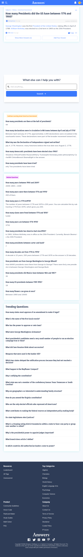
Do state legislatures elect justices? (20, 417)
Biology (44, 478)
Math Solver (7, 522)
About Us (45, 506)
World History (47, 482)
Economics (46, 498)
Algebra (45, 470)
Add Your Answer (60, 38)
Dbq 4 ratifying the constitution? (19, 376)
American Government (25, 10)
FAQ (4, 526)
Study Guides (8, 518)
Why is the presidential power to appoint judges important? (30, 433)
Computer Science (48, 494)
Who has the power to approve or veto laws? (24, 325)
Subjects (8, 10)
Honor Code (7, 510)
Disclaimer (45, 522)
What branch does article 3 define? (19, 439)
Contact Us (46, 510)
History (14, 10)
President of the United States (45, 26)
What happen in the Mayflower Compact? (22, 369)
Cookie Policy (47, 526)
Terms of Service (48, 514)
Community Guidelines (11, 506)
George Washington (14, 26)
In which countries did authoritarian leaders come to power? (30, 446)
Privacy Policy (47, 518)
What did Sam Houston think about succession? (25, 347)
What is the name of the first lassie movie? (23, 319)
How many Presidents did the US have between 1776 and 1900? (38, 15)
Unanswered (7, 478)
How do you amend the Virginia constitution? (24, 397)
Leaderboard (7, 470)
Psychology (46, 490)
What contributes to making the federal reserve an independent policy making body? (40, 411)
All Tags (6, 474)
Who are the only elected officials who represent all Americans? (31, 404)
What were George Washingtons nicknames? (23, 332)
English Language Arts (50, 486)
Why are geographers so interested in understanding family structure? (34, 391)
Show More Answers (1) (23, 38)
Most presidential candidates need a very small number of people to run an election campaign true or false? (40, 339)
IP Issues (45, 530)
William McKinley (18, 28)
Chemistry (45, 474)
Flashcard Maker (9, 514)
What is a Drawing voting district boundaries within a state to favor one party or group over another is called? (41, 425)
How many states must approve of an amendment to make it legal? (32, 312)
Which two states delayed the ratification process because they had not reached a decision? (38, 361)
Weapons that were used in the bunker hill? (23, 354)
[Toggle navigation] (3, 2)
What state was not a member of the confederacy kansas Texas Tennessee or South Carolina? (39, 383)
